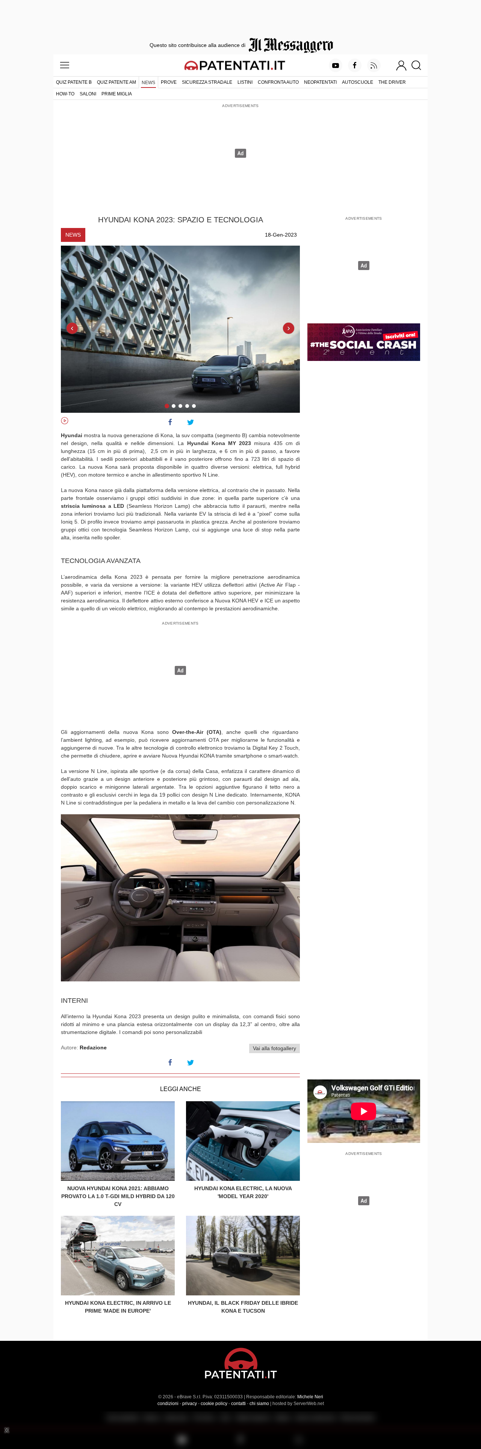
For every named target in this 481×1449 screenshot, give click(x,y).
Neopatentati (320, 82)
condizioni (167, 1403)
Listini (245, 82)
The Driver (392, 82)
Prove (169, 82)
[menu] (64, 65)
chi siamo (259, 1403)
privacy (189, 1403)
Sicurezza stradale (207, 82)
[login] (401, 65)
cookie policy (214, 1403)
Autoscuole (357, 82)
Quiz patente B (74, 82)
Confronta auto (278, 82)
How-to (65, 94)
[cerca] (419, 65)
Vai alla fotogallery (274, 1048)
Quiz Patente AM (116, 82)
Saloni (88, 94)
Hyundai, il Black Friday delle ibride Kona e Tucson (243, 1307)
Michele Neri (310, 1396)
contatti (238, 1403)
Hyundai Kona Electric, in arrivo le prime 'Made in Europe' (118, 1307)
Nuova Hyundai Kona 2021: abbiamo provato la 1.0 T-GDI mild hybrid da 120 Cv (118, 1196)
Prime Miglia (116, 94)
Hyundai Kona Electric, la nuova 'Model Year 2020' (243, 1192)
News (148, 82)
